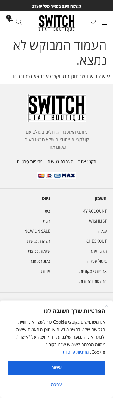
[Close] (106, 306)
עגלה (102, 231)
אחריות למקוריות (93, 271)
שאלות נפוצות (39, 251)
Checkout (96, 241)
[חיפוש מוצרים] (19, 23)
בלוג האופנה (40, 261)
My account (94, 211)
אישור (57, 367)
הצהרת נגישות (38, 241)
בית (47, 211)
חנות (46, 221)
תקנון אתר (98, 251)
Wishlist (98, 221)
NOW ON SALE (37, 231)
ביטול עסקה (97, 261)
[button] (104, 23)
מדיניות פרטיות (76, 352)
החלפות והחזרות (93, 281)
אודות (45, 271)
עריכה (56, 384)
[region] (56, 349)
